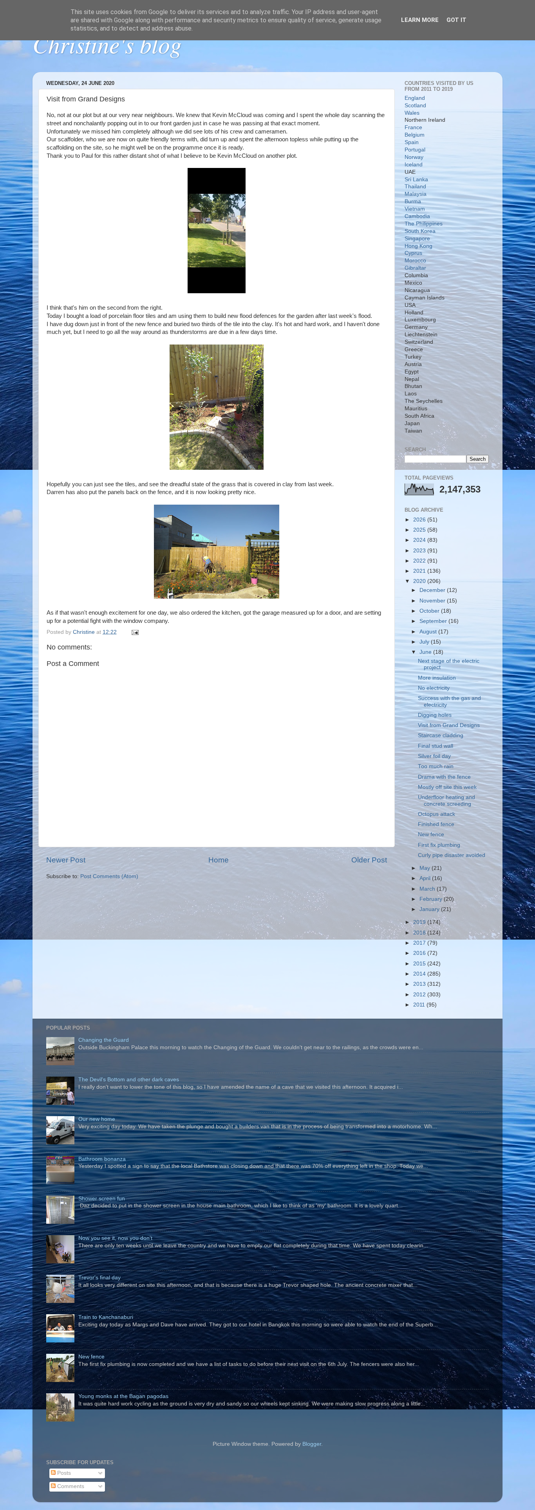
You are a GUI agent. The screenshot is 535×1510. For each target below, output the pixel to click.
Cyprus (413, 253)
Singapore (417, 239)
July (425, 642)
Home (218, 860)
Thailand (415, 186)
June (426, 652)
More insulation (437, 678)
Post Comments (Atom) (109, 876)
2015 (420, 964)
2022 (420, 561)
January (430, 909)
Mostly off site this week (447, 787)
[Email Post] (134, 632)
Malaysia (416, 194)
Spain (412, 142)
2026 (420, 520)
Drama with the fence (444, 777)
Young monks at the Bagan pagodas (123, 1396)
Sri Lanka (416, 179)
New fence (431, 834)
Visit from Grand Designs (449, 725)
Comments (70, 1486)
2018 (420, 933)
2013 (420, 984)
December (433, 590)
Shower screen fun (101, 1199)
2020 (420, 581)
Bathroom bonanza (102, 1159)
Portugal (415, 150)
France (413, 127)
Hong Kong (418, 246)
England (415, 98)
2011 (420, 1005)
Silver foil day (434, 756)
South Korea (420, 231)
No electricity (434, 688)
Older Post (369, 860)
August (428, 632)
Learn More (420, 19)
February (431, 899)
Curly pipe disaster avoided (451, 855)
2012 (420, 995)
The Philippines (424, 224)
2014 (420, 974)
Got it (456, 19)
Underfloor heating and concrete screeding (446, 800)
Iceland (414, 165)
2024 (420, 540)
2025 (420, 530)
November (433, 601)
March (428, 889)
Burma (413, 201)
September (433, 621)
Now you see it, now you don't (115, 1238)
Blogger (311, 1444)
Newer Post (65, 860)
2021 (420, 571)
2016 (420, 953)
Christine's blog (107, 44)
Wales (412, 113)
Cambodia (417, 216)
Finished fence (436, 824)
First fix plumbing (439, 845)
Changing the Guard (103, 1040)
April (425, 878)
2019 (420, 922)
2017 (420, 943)
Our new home (96, 1119)
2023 (420, 551)
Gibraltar (415, 268)
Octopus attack (436, 814)
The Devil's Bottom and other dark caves (128, 1079)
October (430, 611)
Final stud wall (435, 746)
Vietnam (415, 209)
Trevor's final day (99, 1278)
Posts (63, 1473)
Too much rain (436, 766)
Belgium (415, 135)
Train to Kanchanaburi (105, 1317)
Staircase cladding (440, 735)
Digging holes (435, 715)
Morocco (415, 260)
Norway (414, 157)
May (425, 868)
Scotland (415, 105)
